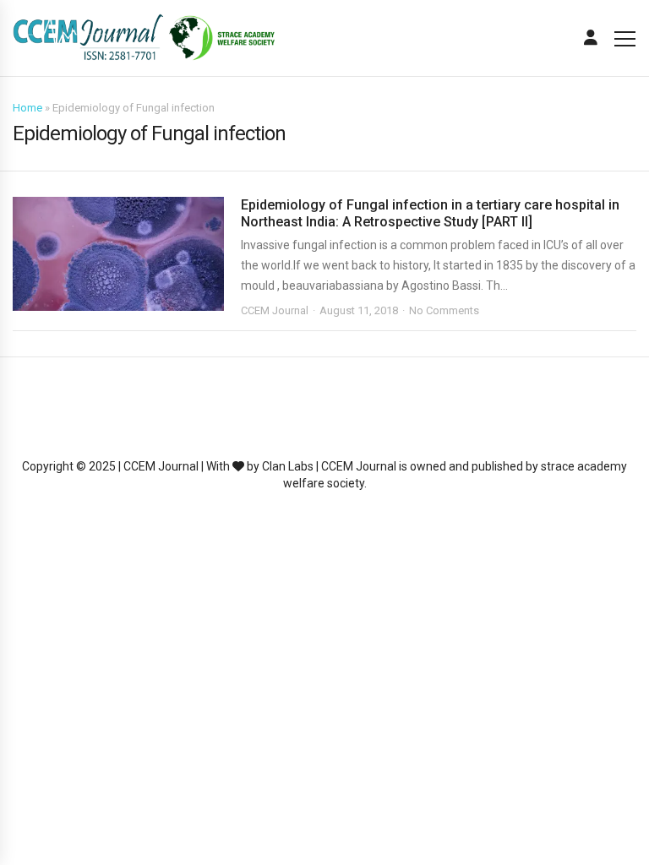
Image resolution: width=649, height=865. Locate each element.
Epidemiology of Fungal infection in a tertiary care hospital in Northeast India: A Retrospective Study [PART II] (430, 213)
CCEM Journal (274, 310)
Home (27, 107)
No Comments (444, 310)
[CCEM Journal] (144, 38)
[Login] (590, 38)
